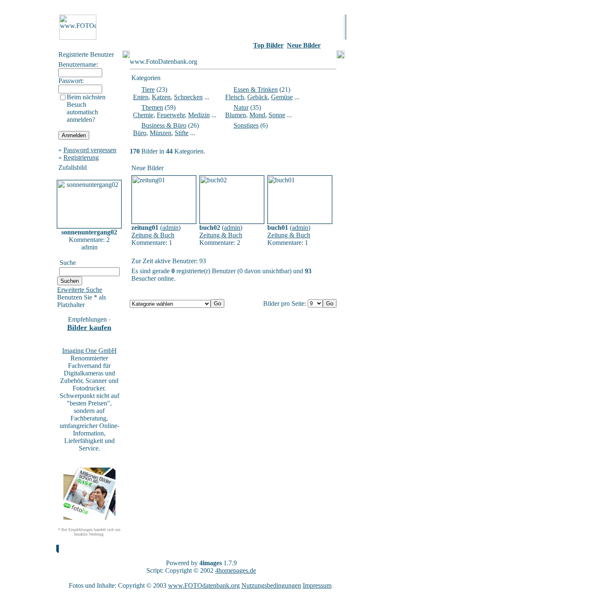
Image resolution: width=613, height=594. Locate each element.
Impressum (317, 585)
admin (170, 227)
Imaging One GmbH (89, 350)
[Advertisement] (30, 137)
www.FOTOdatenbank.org (204, 585)
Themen (152, 107)
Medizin (199, 114)
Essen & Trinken (256, 89)
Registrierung (81, 157)
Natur (241, 107)
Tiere (148, 89)
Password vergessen (89, 150)
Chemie (143, 114)
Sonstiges (246, 125)
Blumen (235, 114)
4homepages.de (235, 570)
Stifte (181, 132)
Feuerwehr (171, 114)
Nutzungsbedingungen (271, 585)
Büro (139, 132)
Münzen (160, 132)
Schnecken (188, 97)
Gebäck (257, 97)
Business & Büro (163, 125)
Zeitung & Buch (152, 235)
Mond (257, 114)
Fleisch (234, 97)
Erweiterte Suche (79, 289)
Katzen (161, 97)
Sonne (277, 114)
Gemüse (282, 97)
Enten (140, 97)
